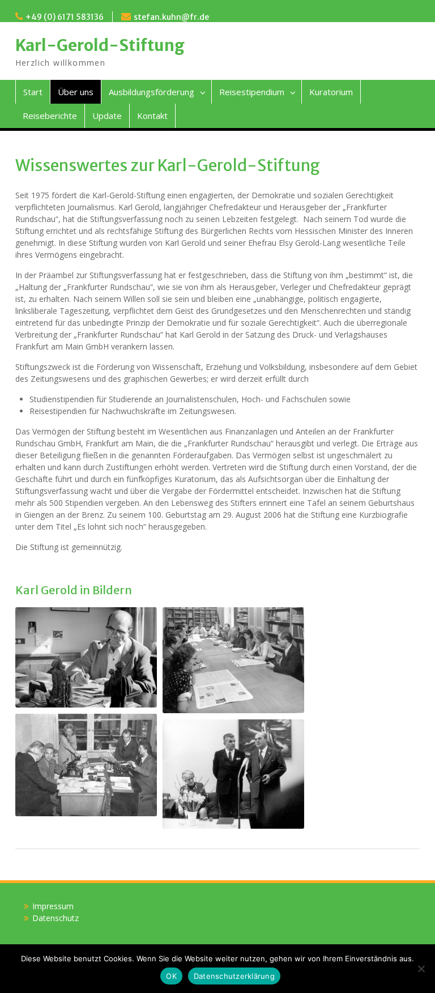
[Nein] (421, 968)
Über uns (75, 91)
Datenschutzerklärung (234, 976)
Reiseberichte (50, 115)
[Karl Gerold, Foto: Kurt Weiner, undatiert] (86, 657)
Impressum (53, 906)
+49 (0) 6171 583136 (64, 17)
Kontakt (152, 115)
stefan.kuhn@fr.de (171, 17)
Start (32, 91)
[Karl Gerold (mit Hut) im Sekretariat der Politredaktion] (86, 765)
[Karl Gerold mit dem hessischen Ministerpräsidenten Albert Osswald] (233, 774)
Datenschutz (55, 918)
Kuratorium (331, 91)
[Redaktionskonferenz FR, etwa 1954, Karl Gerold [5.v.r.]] (233, 660)
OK (171, 976)
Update (107, 115)
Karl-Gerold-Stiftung (100, 45)
